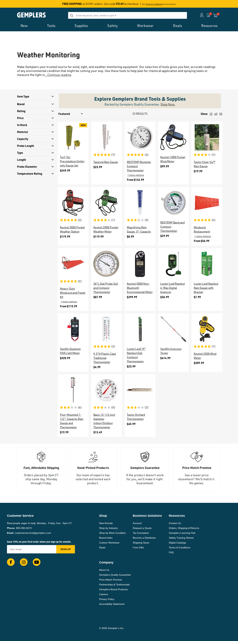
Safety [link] (112, 25)
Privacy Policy (106, 599)
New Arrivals (106, 523)
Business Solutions (147, 515)
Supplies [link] (81, 25)
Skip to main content (15, 5)
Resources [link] (209, 25)
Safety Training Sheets (181, 537)
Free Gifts (138, 547)
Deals (102, 547)
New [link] (24, 25)
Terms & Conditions (154, 4)
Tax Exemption (141, 533)
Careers (103, 594)
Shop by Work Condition (112, 533)
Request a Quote (142, 528)
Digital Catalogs (177, 542)
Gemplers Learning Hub (182, 533)
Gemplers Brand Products (113, 589)
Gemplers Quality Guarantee (115, 574)
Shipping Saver (141, 542)
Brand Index (106, 537)
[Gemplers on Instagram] (24, 562)
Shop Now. (167, 104)
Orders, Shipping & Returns (184, 528)
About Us (104, 570)
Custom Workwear (109, 542)
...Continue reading (58, 75)
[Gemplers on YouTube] (36, 562)
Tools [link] (51, 25)
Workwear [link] (145, 25)
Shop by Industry (108, 528)
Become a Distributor (144, 537)
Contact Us (175, 523)
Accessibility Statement (111, 604)
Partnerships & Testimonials (114, 584)
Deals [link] (177, 25)
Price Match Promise (110, 579)
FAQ (171, 552)
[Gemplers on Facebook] (11, 562)
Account (137, 523)
